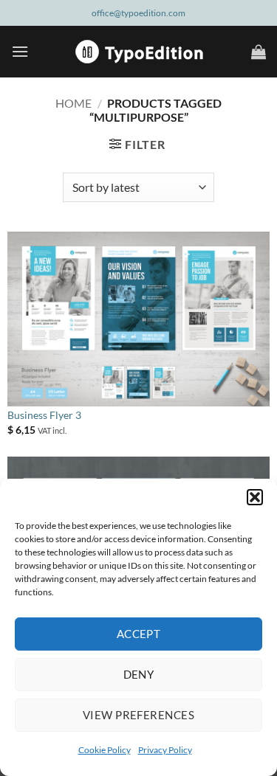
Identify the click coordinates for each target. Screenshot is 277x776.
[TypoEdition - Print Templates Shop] (139, 52)
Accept (139, 633)
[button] (254, 497)
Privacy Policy (165, 749)
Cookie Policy (104, 749)
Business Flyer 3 (44, 415)
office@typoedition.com (138, 12)
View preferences (138, 714)
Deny (138, 674)
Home (73, 103)
